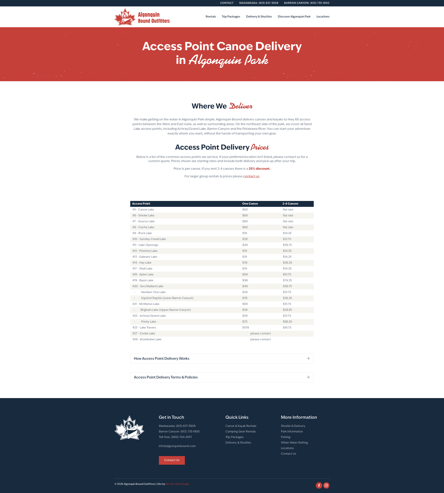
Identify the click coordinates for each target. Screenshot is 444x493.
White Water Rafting (294, 442)
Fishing (285, 437)
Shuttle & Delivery (293, 426)
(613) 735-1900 (190, 431)
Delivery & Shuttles (259, 16)
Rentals (211, 16)
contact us (251, 176)
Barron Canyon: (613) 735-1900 (307, 3)
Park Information (292, 431)
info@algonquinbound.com (177, 446)
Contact (227, 3)
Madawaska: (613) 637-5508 (258, 3)
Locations (323, 16)
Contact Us (288, 454)
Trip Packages (231, 16)
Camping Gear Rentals (240, 431)
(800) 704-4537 (181, 437)
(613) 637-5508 (185, 426)
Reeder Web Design (177, 484)
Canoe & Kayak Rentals (240, 426)
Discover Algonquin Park (294, 16)
